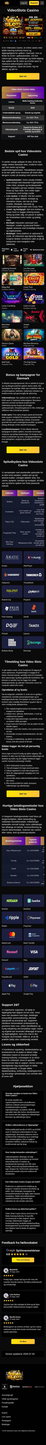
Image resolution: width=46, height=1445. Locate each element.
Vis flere (23, 1341)
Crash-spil (25, 249)
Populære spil (5, 249)
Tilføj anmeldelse (23, 1260)
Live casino (16, 249)
